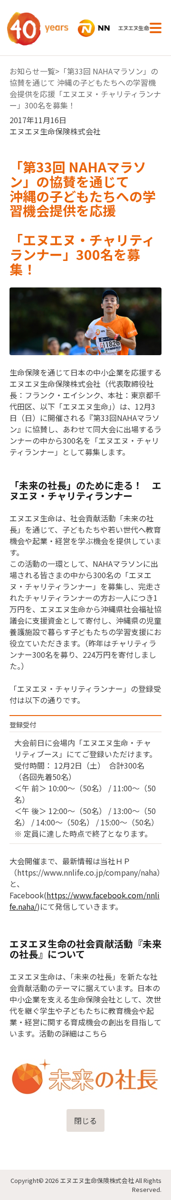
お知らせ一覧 (32, 71)
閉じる (85, 1120)
